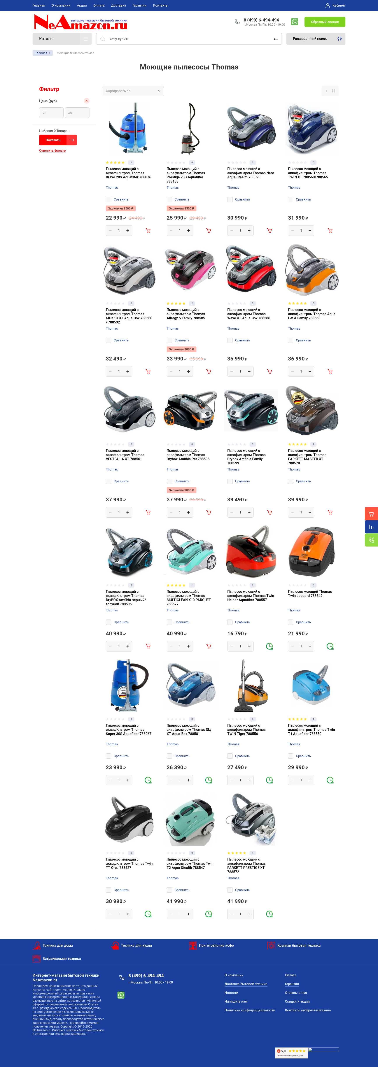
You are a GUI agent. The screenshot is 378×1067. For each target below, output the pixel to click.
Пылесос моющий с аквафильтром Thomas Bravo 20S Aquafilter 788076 (128, 173)
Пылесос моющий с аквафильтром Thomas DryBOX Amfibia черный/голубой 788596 (126, 597)
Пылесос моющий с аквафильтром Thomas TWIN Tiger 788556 (246, 729)
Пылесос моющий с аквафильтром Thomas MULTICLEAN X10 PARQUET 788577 (189, 597)
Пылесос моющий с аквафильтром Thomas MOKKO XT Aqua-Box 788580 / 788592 (129, 316)
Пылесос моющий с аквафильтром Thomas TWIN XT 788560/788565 (308, 173)
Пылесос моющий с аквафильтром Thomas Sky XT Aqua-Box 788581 (189, 729)
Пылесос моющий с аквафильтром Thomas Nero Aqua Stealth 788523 (250, 173)
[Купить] (148, 230)
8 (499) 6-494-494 (261, 20)
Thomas (112, 188)
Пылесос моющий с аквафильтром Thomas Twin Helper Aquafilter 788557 (250, 595)
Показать (53, 140)
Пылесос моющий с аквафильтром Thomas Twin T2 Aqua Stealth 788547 (190, 863)
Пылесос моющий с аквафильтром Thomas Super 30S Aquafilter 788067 (128, 729)
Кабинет (338, 5)
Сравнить (121, 199)
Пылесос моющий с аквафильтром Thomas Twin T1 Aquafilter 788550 (311, 729)
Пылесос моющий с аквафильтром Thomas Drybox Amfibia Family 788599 (246, 457)
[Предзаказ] (269, 646)
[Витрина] (333, 91)
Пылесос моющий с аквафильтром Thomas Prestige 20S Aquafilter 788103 (186, 175)
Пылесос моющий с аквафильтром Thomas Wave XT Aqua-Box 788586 (248, 314)
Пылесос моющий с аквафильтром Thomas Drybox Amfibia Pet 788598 (188, 455)
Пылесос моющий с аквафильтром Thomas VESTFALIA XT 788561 (125, 455)
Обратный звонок (325, 22)
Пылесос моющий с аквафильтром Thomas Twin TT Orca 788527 (129, 863)
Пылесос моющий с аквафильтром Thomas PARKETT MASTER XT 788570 (307, 457)
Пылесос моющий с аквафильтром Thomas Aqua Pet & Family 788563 (312, 314)
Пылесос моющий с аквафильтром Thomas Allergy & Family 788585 (186, 314)
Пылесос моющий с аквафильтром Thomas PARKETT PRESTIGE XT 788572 (246, 865)
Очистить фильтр (52, 150)
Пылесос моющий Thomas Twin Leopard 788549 (310, 593)
